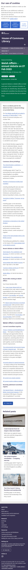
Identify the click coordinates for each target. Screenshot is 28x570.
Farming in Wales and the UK (11, 268)
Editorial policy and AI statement (10, 513)
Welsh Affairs (6, 273)
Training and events (6, 534)
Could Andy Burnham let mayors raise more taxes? (12, 430)
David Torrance (6, 79)
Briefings (3, 521)
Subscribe (7, 550)
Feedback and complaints (8, 515)
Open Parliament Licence (9, 565)
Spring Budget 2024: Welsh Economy (13, 262)
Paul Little (14, 79)
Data (2, 523)
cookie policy (14, 18)
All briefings (4, 527)
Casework (4, 525)
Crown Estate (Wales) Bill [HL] (13, 287)
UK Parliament (5, 48)
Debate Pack (5, 50)
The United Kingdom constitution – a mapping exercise (12, 458)
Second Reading (7, 317)
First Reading (12, 295)
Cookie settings (24, 25)
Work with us (4, 511)
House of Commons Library (13, 40)
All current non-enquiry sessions (11, 378)
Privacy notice (5, 566)
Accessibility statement (7, 568)
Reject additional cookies (15, 24)
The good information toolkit (9, 536)
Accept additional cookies (6, 24)
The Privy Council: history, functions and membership (12, 489)
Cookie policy (12, 566)
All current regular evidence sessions (13, 381)
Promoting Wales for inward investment (13, 362)
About (3, 509)
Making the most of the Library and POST (12, 538)
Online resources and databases (9, 532)
